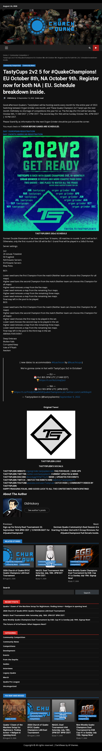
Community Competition (12, 65)
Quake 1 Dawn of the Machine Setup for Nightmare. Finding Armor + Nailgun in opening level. (45, 606)
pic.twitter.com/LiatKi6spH (76, 392)
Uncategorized (9, 686)
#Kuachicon (57, 362)
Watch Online (96, 48)
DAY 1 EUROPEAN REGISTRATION (19, 131)
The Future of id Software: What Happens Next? (24, 624)
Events (6, 655)
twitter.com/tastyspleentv (39, 474)
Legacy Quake (9, 673)
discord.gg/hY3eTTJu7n (37, 477)
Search (6, 587)
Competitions (24, 564)
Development (9, 650)
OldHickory (11, 98)
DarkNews (60, 745)
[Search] (90, 48)
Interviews (8, 668)
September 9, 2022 (70, 396)
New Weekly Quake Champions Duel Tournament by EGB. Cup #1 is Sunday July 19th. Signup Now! (83, 556)
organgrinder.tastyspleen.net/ (40, 471)
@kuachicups (75, 362)
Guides (6, 664)
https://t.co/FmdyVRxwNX (27, 392)
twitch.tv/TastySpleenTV (63, 480)
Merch (6, 677)
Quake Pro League (11, 682)
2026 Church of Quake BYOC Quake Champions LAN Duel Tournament (18, 556)
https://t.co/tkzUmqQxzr (52, 380)
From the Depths (10, 659)
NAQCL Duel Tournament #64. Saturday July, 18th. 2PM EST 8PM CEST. (51, 556)
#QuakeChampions (51, 392)
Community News (29, 65)
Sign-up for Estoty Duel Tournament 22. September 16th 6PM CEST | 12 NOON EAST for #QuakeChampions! (26, 528)
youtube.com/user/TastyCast (40, 483)
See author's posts (37, 510)
